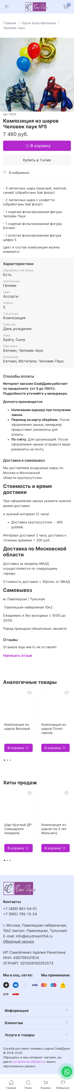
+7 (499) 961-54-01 (20, 909)
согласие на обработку (29, 1061)
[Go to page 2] (7, 760)
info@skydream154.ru (34, 936)
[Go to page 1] (4, 760)
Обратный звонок (18, 941)
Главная (9, 23)
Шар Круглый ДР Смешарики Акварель (17, 829)
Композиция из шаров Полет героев (53, 728)
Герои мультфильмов (38, 23)
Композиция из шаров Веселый (17, 726)
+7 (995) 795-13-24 (20, 914)
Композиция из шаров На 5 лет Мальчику (54, 829)
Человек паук (14, 28)
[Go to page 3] (10, 760)
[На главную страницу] (36, 7)
